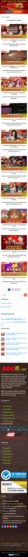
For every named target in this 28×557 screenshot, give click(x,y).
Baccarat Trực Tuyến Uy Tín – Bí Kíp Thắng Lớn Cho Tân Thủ (14, 172)
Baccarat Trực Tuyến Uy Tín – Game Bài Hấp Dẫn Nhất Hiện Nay (14, 67)
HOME (3, 17)
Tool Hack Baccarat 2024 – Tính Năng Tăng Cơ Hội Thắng (14, 119)
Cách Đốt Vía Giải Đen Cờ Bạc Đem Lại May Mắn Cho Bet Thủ (14, 93)
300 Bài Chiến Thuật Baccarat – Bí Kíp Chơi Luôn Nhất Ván (14, 199)
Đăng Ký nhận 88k (6, 307)
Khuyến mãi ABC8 (6, 303)
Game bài (17, 319)
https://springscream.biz (15, 504)
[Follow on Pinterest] (8, 526)
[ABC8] (15, 6)
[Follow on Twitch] (16, 526)
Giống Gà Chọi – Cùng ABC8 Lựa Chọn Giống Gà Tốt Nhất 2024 (16, 343)
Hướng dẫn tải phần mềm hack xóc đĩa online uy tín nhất (14, 278)
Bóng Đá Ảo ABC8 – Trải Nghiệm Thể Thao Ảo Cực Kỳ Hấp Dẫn (16, 353)
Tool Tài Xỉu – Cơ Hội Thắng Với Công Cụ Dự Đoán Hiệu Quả (14, 40)
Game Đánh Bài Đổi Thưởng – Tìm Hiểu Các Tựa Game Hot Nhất (14, 146)
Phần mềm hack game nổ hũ (6, 322)
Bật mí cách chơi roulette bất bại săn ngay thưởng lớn (14, 251)
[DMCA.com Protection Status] (14, 554)
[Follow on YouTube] (10, 526)
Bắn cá (3, 319)
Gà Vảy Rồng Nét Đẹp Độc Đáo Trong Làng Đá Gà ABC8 (16, 334)
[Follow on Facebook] (2, 526)
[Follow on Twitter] (5, 526)
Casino (9, 319)
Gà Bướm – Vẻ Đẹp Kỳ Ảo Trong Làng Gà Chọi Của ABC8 (16, 338)
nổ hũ (23, 319)
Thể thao (16, 322)
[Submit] (25, 295)
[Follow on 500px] (13, 526)
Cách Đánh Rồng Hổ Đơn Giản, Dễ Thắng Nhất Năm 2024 (14, 225)
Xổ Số (22, 322)
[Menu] (2, 6)
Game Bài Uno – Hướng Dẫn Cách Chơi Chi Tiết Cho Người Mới (16, 348)
